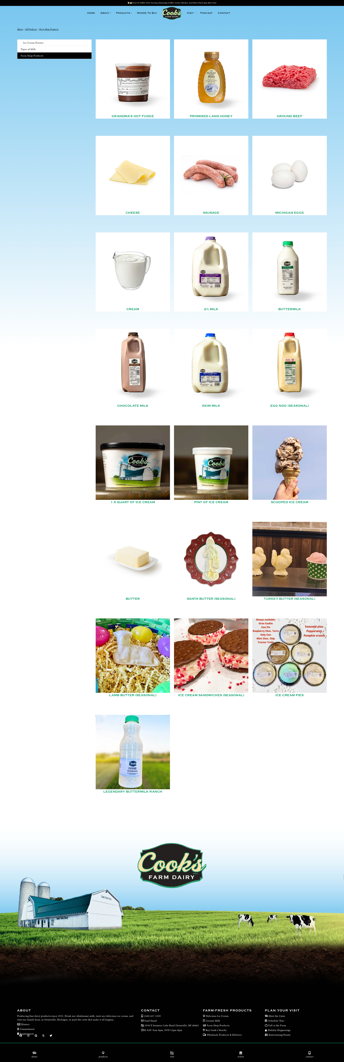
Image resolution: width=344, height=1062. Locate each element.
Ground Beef (289, 116)
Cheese (133, 213)
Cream (132, 309)
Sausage (211, 213)
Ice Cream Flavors (33, 42)
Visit (172, 1056)
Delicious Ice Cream (217, 1016)
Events (241, 1056)
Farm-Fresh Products (227, 1010)
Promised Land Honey (211, 116)
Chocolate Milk (132, 406)
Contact (309, 1056)
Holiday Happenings (279, 1030)
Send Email (150, 1020)
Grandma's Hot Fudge (133, 116)
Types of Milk (28, 49)
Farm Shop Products (32, 55)
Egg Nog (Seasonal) (289, 406)
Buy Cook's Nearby (216, 1030)
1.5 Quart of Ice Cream (133, 502)
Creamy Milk (213, 1020)
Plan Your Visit (282, 1010)
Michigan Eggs (289, 213)
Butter (133, 599)
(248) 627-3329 (152, 1016)
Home (20, 29)
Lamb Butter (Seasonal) (132, 695)
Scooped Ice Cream (289, 502)
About (34, 1056)
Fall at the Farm (277, 1025)
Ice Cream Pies (289, 695)
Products (103, 1056)
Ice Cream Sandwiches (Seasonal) (211, 695)
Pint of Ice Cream (211, 502)
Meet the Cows (277, 1016)
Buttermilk (289, 309)
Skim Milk (211, 406)
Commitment (27, 1029)
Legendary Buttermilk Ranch (132, 791)
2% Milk (211, 309)
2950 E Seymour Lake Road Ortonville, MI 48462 (171, 1025)
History (25, 1024)
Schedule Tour (276, 1020)
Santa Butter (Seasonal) (211, 599)
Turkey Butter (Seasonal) (289, 599)
